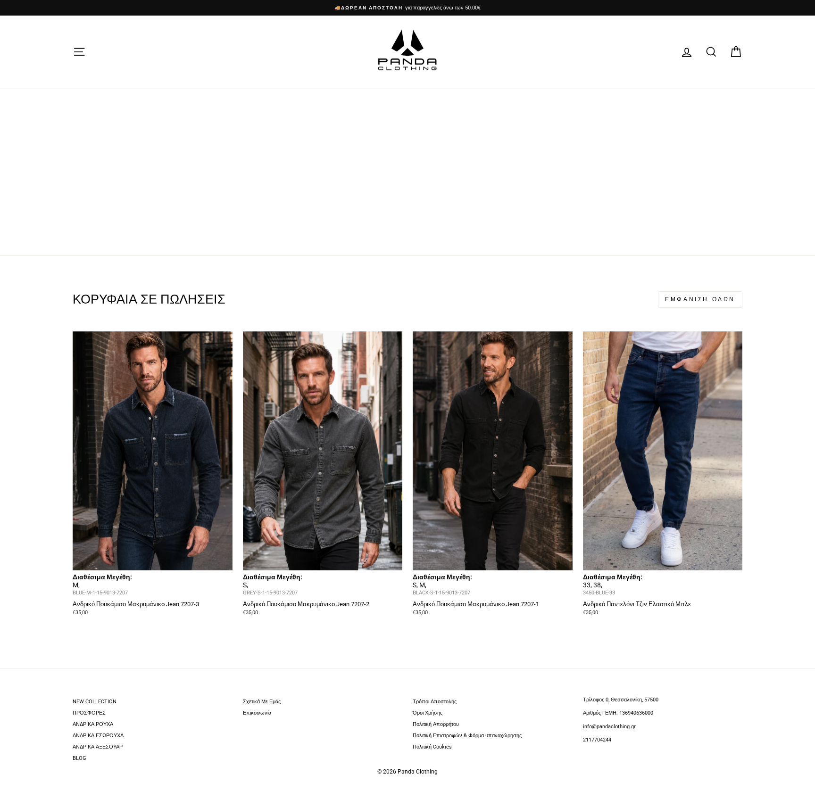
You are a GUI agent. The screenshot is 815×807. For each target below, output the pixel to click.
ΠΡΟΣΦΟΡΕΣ (89, 713)
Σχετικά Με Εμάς (262, 702)
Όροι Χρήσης (427, 713)
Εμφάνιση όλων (700, 299)
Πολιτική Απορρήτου (436, 724)
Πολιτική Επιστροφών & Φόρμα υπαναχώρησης (467, 736)
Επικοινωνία (257, 713)
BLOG (79, 758)
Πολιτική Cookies (432, 747)
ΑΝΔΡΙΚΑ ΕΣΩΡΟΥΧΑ (98, 736)
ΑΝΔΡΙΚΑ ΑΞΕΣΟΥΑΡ (98, 747)
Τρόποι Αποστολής (435, 702)
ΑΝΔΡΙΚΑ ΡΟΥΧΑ (93, 724)
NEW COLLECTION (94, 702)
